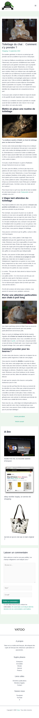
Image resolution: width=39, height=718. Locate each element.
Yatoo (18, 710)
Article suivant (19, 421)
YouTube (19, 697)
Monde (19, 666)
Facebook (19, 695)
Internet (19, 668)
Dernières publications (19, 681)
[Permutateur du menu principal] (35, 6)
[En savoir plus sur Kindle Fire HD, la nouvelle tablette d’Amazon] (19, 446)
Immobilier (19, 664)
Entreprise (19, 661)
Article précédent (19, 416)
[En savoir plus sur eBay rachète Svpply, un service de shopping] (19, 480)
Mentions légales (19, 683)
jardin (13, 341)
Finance (19, 670)
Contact (19, 685)
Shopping (5, 51)
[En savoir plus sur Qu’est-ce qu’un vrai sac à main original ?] (19, 519)
